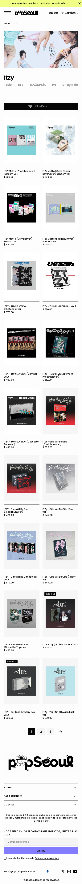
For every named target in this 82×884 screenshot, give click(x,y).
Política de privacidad (47, 858)
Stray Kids (70, 85)
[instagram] (69, 871)
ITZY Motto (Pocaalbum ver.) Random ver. (58, 240)
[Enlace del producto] (21, 140)
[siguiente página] (60, 731)
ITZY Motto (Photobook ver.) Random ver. (19, 172)
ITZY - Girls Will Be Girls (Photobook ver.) (55, 443)
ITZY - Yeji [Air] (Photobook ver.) (60, 644)
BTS (20, 85)
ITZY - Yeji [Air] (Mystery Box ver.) (19, 713)
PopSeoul (23, 871)
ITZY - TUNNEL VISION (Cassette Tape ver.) (21, 443)
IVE (54, 85)
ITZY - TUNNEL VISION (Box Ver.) (59, 306)
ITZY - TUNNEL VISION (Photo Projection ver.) (58, 375)
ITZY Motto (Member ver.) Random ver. (18, 240)
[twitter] (63, 871)
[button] (8, 12)
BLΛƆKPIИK (38, 85)
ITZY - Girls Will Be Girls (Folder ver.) (59, 578)
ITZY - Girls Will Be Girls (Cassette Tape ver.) (16, 646)
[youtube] (75, 871)
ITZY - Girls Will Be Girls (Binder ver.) (20, 578)
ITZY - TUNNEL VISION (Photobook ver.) (15, 308)
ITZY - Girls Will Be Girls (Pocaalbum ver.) (16, 510)
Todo (8, 85)
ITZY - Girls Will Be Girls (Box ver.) (58, 510)
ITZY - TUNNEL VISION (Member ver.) (20, 375)
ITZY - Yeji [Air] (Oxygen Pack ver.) (58, 713)
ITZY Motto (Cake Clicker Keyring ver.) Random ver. (57, 172)
